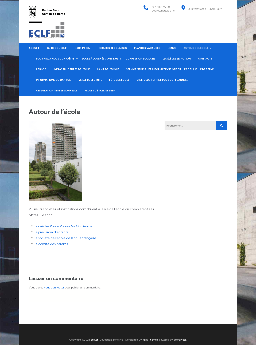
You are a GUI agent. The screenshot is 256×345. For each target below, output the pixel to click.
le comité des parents (51, 244)
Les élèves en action (176, 58)
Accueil (34, 48)
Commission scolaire (140, 58)
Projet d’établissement (100, 90)
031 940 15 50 (161, 7)
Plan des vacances (147, 48)
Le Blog (41, 69)
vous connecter (54, 287)
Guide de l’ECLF (57, 48)
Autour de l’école (196, 48)
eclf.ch (95, 339)
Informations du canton (53, 80)
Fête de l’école (119, 80)
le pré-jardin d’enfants (51, 232)
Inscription (82, 48)
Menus (172, 48)
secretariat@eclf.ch (164, 10)
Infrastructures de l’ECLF (72, 69)
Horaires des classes (112, 48)
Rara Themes (150, 339)
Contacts (205, 58)
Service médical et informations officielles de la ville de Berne (170, 69)
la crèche (63, 226)
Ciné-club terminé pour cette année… (162, 80)
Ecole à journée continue (100, 58)
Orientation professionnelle (56, 90)
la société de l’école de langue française (65, 238)
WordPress (180, 339)
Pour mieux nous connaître (55, 58)
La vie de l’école (108, 69)
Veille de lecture (90, 80)
